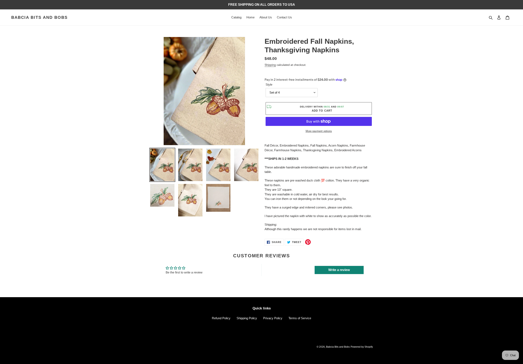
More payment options (319, 131)
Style (269, 84)
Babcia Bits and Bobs (39, 17)
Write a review (339, 270)
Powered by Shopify (362, 346)
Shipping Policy (247, 318)
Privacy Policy (272, 318)
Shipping (270, 64)
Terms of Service (299, 318)
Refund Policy (221, 318)
